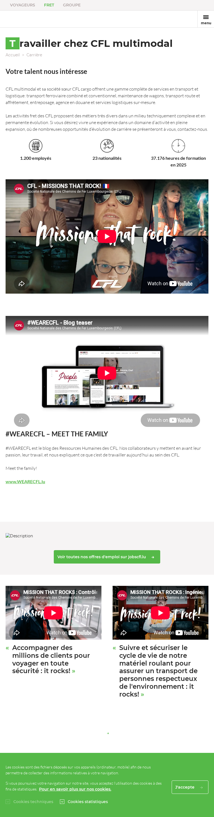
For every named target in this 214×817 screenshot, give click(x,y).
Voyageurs (22, 5)
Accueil (13, 54)
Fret (49, 5)
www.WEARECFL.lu (25, 481)
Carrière (34, 54)
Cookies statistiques (88, 801)
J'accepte (185, 787)
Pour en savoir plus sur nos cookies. (75, 789)
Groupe (72, 5)
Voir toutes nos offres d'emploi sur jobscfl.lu (102, 556)
